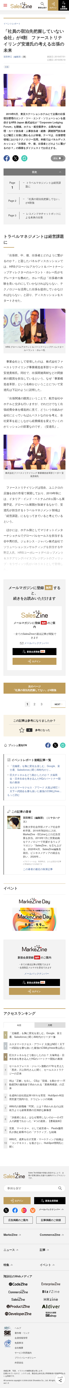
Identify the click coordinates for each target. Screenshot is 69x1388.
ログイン (36, 661)
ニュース (9, 1250)
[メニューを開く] (5, 5)
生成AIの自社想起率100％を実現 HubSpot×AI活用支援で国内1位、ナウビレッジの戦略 (36, 1097)
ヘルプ (18, 1327)
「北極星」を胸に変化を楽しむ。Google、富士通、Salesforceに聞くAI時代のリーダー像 (35, 1035)
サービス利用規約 (23, 1352)
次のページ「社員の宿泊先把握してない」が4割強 (34, 688)
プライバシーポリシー (25, 1357)
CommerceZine (50, 1235)
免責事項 (19, 1342)
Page (12, 200)
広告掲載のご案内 (18, 1220)
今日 (19, 1025)
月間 (50, 1025)
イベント (45, 1265)
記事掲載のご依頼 (51, 1220)
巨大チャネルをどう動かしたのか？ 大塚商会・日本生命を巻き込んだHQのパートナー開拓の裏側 (35, 778)
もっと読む (13, 795)
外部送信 (19, 1362)
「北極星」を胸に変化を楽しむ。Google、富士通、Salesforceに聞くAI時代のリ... (35, 767)
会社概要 (19, 1347)
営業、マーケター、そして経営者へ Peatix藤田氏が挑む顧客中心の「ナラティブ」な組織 (36, 1130)
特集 (6, 1265)
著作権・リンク (22, 1332)
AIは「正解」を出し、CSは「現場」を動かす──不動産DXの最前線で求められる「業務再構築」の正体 (37, 1084)
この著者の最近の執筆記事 (38, 869)
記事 (42, 1250)
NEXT (57, 704)
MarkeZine (11, 1235)
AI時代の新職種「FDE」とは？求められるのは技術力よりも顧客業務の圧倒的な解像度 (36, 1108)
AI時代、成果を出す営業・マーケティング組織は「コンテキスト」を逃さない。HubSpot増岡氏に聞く (36, 1142)
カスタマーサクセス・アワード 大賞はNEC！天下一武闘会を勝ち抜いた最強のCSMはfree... (35, 789)
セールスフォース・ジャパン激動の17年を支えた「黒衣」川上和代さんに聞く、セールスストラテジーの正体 (36, 1069)
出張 (6, 67)
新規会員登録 (35, 651)
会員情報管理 (21, 1337)
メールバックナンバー (36, 643)
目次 (34, 172)
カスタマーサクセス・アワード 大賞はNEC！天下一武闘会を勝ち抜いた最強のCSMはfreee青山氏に (37, 1045)
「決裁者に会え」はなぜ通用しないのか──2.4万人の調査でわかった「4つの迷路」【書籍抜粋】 (36, 1119)
